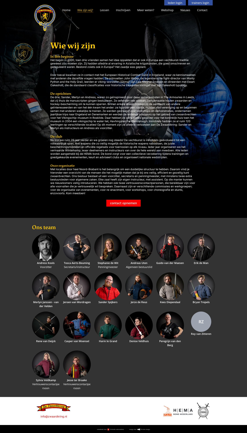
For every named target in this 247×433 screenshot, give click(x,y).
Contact (202, 10)
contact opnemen (123, 203)
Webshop (167, 10)
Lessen (104, 10)
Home (66, 10)
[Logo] (178, 411)
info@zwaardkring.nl (54, 416)
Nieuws (185, 10)
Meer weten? (145, 10)
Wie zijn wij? (85, 10)
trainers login (200, 3)
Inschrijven (123, 10)
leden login (175, 3)
